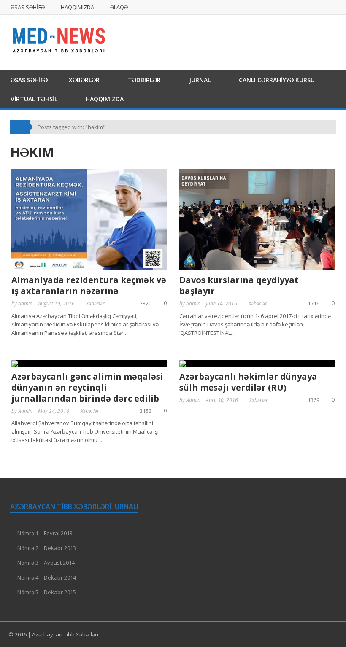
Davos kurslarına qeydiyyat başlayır (239, 285)
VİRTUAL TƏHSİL (34, 99)
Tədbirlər (144, 80)
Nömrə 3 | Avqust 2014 (46, 562)
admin (25, 303)
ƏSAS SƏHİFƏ (28, 7)
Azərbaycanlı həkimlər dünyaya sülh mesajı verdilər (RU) (248, 382)
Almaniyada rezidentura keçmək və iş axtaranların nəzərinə (88, 285)
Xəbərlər (84, 80)
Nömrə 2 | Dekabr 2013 (46, 548)
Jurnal (200, 80)
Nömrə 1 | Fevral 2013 (45, 533)
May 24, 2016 (53, 411)
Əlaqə (119, 7)
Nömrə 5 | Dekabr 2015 (46, 592)
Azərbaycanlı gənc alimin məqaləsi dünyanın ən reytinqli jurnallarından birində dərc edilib (87, 387)
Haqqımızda (77, 7)
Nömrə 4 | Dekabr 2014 (46, 577)
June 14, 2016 (221, 303)
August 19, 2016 (56, 303)
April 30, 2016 (222, 400)
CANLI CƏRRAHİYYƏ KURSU (277, 80)
